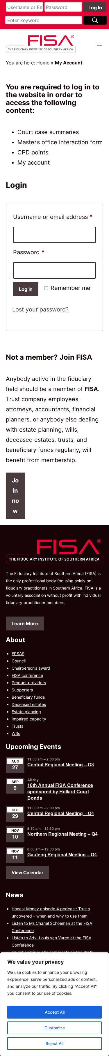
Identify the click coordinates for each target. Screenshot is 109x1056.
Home (42, 63)
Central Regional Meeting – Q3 (60, 764)
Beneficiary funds (28, 697)
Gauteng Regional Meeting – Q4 (62, 854)
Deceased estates (29, 704)
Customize (54, 1027)
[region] (54, 1004)
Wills (16, 733)
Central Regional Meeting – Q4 (60, 813)
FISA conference (27, 675)
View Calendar (27, 872)
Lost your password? (40, 309)
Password (41, 252)
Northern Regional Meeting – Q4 (62, 833)
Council (19, 660)
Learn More (25, 623)
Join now (15, 495)
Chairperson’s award (31, 668)
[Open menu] (99, 44)
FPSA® (18, 653)
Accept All (55, 1012)
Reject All (54, 1043)
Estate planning (26, 711)
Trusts (17, 726)
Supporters (22, 689)
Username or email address (54, 216)
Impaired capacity (29, 718)
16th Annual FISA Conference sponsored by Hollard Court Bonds (60, 791)
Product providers (29, 682)
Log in (26, 289)
